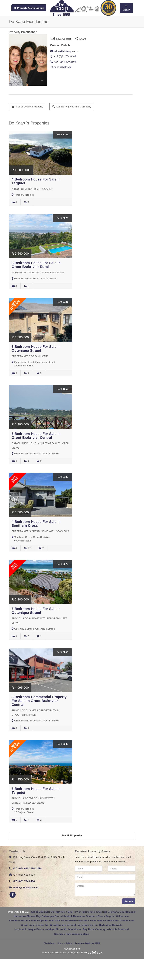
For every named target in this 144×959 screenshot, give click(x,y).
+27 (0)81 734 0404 (65, 56)
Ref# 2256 (62, 652)
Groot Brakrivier (40, 911)
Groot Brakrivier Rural (63, 925)
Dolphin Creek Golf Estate (52, 920)
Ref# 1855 (62, 388)
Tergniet (110, 916)
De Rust (55, 911)
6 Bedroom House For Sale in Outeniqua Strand (36, 348)
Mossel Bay (34, 916)
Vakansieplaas (80, 933)
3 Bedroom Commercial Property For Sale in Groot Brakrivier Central (39, 701)
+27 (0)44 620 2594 (65, 61)
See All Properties (72, 835)
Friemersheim (89, 911)
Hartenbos (20, 916)
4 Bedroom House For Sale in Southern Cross (36, 523)
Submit (129, 901)
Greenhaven (127, 920)
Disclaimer (49, 943)
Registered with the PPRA (87, 943)
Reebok (68, 916)
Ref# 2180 (62, 476)
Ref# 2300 (62, 744)
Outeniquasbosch (106, 929)
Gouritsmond (127, 911)
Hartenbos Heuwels (110, 925)
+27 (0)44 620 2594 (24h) (27, 868)
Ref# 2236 (62, 134)
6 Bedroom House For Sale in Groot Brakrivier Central (36, 435)
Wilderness (122, 916)
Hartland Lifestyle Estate (29, 929)
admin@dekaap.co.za (65, 51)
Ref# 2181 (62, 301)
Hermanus (79, 916)
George (102, 911)
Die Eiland (30, 920)
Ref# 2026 (62, 218)
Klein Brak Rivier (71, 911)
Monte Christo (64, 929)
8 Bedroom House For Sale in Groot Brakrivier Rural (36, 265)
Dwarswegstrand (79, 920)
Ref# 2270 (62, 564)
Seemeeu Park (62, 933)
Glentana (113, 911)
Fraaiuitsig (96, 920)
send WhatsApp (62, 66)
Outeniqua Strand (52, 916)
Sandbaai (123, 929)
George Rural (111, 920)
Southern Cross (95, 916)
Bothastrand (16, 920)
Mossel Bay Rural (84, 929)
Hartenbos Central (87, 925)
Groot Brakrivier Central (35, 925)
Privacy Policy (64, 943)
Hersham (50, 929)
